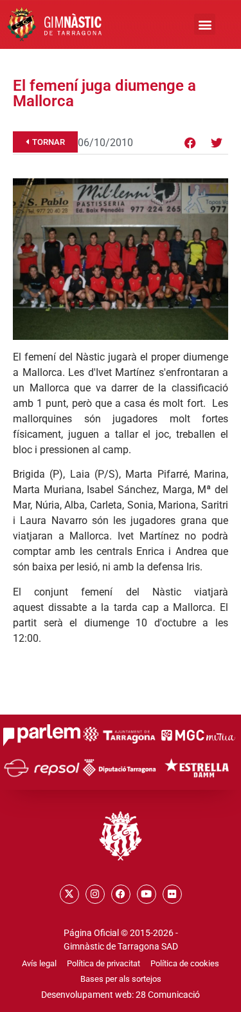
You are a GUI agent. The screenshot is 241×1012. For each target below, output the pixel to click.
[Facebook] (190, 143)
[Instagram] (95, 894)
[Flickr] (172, 894)
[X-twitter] (69, 894)
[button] (204, 24)
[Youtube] (146, 894)
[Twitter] (216, 143)
